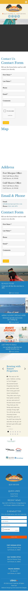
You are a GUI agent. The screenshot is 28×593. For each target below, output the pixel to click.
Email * (5, 94)
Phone (5, 88)
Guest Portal (14, 496)
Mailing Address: (14, 569)
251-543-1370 (21, 14)
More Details (14, 293)
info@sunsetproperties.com (12, 204)
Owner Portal (14, 494)
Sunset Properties (14, 8)
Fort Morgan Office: (14, 545)
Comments (6, 101)
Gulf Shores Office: (14, 557)
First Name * (7, 75)
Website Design (5, 587)
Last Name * (7, 81)
